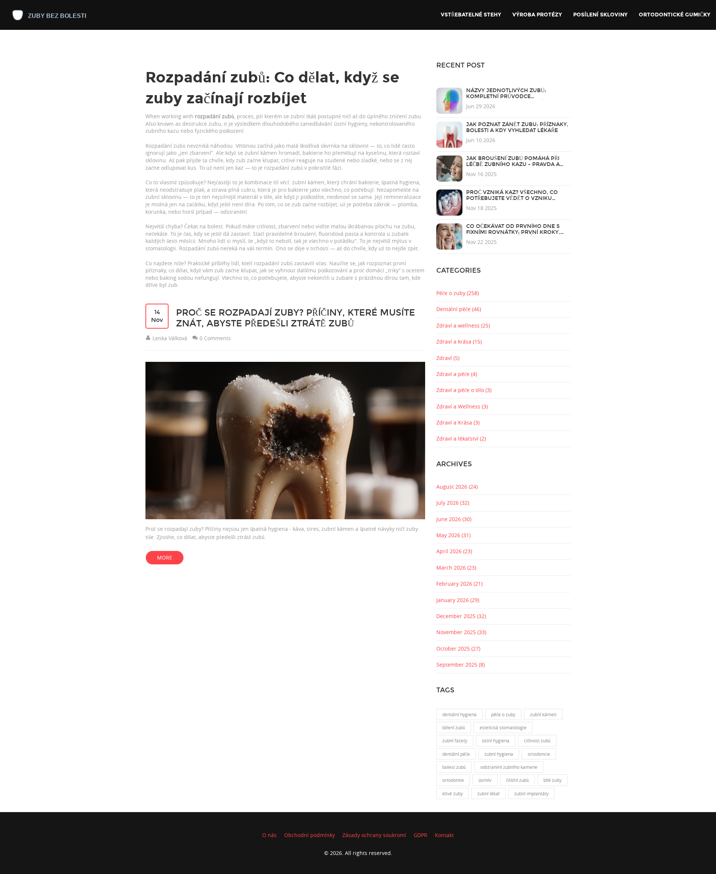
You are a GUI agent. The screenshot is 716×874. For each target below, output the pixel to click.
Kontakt (444, 835)
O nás (269, 835)
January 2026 (457, 600)
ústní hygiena (495, 740)
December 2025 (461, 616)
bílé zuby (552, 780)
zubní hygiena (498, 754)
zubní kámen (543, 714)
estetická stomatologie (503, 727)
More (164, 557)
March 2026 (456, 567)
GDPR (420, 835)
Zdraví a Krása (458, 422)
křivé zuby (452, 793)
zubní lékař (488, 793)
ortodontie (453, 780)
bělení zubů (453, 727)
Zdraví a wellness (463, 325)
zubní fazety (454, 740)
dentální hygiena (459, 714)
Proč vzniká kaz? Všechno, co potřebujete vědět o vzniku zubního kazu (512, 198)
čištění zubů (517, 780)
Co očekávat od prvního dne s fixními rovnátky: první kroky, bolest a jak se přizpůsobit (513, 232)
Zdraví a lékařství (461, 438)
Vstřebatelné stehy (471, 15)
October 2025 (458, 648)
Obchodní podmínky (309, 835)
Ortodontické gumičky (674, 15)
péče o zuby (503, 714)
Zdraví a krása (459, 341)
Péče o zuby (457, 293)
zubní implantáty (531, 793)
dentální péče (456, 754)
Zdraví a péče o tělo (464, 390)
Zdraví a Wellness (462, 406)
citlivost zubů (537, 740)
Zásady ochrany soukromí (374, 835)
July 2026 (452, 502)
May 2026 (453, 535)
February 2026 (459, 583)
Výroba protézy (537, 15)
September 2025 (460, 664)
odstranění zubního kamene (508, 767)
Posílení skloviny (600, 15)
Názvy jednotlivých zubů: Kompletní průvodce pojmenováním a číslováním (510, 96)
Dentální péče (458, 309)
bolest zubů (454, 767)
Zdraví (447, 357)
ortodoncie (539, 754)
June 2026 (453, 519)
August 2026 (457, 486)
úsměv (485, 780)
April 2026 (454, 551)
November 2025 (461, 632)
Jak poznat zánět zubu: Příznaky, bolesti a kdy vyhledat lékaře (517, 127)
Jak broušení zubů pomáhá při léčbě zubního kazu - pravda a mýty (513, 164)
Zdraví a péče (456, 374)
